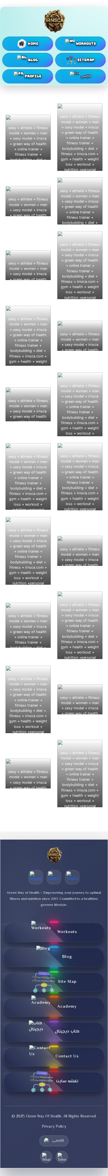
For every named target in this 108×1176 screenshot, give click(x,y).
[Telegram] (62, 1157)
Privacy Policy (54, 1127)
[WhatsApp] (46, 1157)
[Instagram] (36, 877)
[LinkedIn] (54, 877)
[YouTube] (72, 877)
